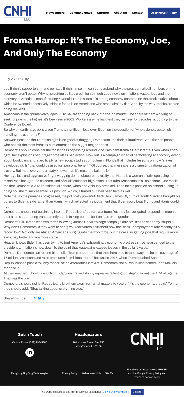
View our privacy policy (115, 391)
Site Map (110, 373)
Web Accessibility (91, 373)
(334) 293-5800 (38, 342)
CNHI (18, 13)
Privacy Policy (69, 373)
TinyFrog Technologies (35, 373)
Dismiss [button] (137, 392)
